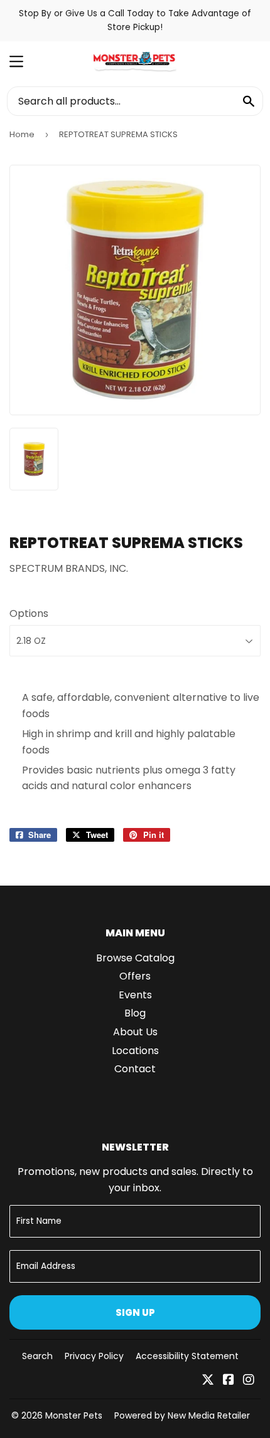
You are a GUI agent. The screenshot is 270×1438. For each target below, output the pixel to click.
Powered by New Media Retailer (182, 1415)
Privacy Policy (94, 1356)
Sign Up (135, 1312)
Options (28, 613)
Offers (135, 976)
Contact (135, 1069)
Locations (135, 1050)
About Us (135, 1032)
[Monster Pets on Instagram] (248, 1380)
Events (135, 995)
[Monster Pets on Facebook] (228, 1380)
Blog (135, 1013)
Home (22, 134)
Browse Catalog (135, 958)
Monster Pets (73, 1415)
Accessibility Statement (187, 1356)
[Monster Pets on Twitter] (208, 1380)
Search (37, 1356)
